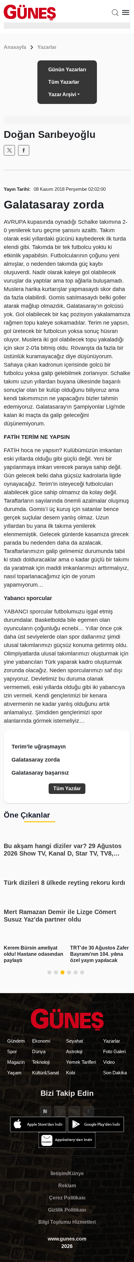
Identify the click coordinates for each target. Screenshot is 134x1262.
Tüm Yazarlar (63, 82)
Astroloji (74, 1051)
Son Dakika (115, 1072)
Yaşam (14, 1072)
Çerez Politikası (67, 1197)
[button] (49, 972)
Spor (12, 1051)
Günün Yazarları (67, 69)
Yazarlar (46, 47)
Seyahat (74, 1041)
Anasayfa (15, 47)
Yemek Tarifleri (81, 1062)
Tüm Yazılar (67, 788)
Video (109, 1062)
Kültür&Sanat (45, 1072)
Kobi (70, 1072)
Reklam (67, 1185)
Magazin (16, 1062)
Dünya (38, 1051)
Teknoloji (41, 1062)
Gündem (16, 1041)
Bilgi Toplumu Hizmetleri (67, 1222)
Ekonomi (41, 1041)
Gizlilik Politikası (67, 1210)
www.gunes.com (67, 1238)
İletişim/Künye (67, 1173)
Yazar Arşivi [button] (62, 94)
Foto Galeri (114, 1051)
